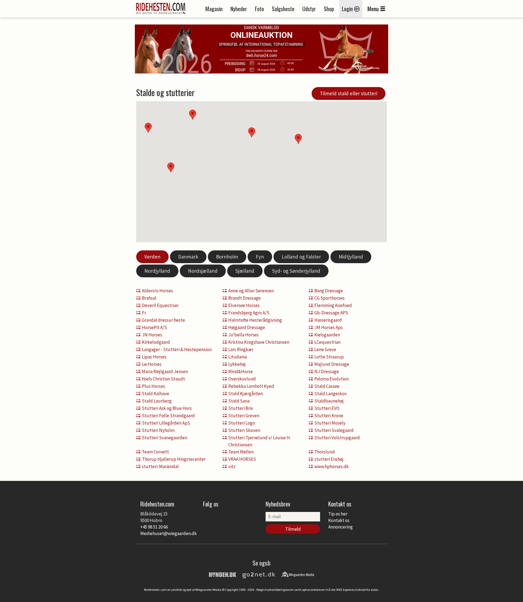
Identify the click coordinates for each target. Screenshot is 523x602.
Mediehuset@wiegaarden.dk (168, 533)
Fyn (260, 256)
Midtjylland (351, 256)
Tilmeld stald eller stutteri (348, 93)
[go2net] (258, 574)
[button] (298, 139)
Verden (152, 256)
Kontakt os (338, 520)
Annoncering (340, 527)
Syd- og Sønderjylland (296, 271)
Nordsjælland (203, 271)
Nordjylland (157, 271)
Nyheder (238, 9)
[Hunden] (222, 574)
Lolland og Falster (301, 256)
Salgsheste (283, 9)
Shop (329, 9)
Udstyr (309, 9)
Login (348, 9)
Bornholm (227, 256)
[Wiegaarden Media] (297, 574)
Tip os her (337, 514)
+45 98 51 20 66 (154, 527)
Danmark (188, 256)
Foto (259, 9)
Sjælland (244, 271)
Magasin (214, 9)
